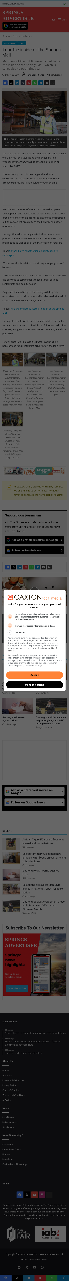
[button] (35, 632)
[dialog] (35, 640)
